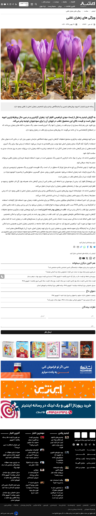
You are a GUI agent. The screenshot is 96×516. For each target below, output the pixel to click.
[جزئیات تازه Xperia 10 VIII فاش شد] (42, 462)
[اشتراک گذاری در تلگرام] (94, 247)
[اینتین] (48, 389)
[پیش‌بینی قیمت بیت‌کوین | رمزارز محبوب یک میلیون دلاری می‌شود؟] (42, 437)
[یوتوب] (5, 4)
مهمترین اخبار (38, 433)
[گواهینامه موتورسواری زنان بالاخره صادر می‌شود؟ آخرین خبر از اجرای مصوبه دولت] (42, 450)
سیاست (56, 2)
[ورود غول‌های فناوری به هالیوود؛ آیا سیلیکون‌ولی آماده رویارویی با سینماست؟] (67, 452)
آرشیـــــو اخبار (80, 458)
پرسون (45, 505)
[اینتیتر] (87, 4)
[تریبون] (48, 409)
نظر (92, 326)
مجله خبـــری (91, 467)
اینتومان (85, 505)
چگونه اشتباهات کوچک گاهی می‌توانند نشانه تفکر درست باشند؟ (57, 471)
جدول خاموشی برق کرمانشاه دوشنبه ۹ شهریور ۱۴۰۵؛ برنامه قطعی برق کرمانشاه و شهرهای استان (66, 285)
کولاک (15, 505)
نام (92, 316)
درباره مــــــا (91, 450)
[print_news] (74, 247)
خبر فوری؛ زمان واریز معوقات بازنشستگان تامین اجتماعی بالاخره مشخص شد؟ (71, 267)
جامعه (65, 2)
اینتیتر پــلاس (91, 463)
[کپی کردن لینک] (81, 247)
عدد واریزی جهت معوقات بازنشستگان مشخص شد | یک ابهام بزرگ (11, 465)
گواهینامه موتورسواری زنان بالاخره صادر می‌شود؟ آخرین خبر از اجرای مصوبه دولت (31, 454)
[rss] (16, 4)
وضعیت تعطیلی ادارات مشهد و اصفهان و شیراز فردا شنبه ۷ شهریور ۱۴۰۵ (73, 295)
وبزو (78, 505)
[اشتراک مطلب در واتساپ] (84, 248)
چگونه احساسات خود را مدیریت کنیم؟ (56, 481)
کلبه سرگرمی (36, 505)
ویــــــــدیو (91, 454)
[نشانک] (48, 369)
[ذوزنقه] (48, 349)
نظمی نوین (7, 505)
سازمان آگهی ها (80, 463)
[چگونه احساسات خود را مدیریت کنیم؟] (67, 480)
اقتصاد (73, 2)
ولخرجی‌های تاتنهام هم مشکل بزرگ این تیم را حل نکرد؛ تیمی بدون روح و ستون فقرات (56, 442)
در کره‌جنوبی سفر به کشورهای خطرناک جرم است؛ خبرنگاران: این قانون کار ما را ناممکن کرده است (56, 493)
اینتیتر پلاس (63, 433)
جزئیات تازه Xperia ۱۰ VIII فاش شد (32, 463)
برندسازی (52, 505)
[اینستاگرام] (10, 4)
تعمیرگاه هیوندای (89, 509)
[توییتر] (8, 4)
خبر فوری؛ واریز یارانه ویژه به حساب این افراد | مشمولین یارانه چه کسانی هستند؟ (70, 272)
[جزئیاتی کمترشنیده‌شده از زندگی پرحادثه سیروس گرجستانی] (42, 470)
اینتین (92, 505)
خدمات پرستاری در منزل (74, 509)
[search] (36, 4)
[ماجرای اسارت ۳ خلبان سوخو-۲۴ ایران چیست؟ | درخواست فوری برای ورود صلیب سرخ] (42, 482)
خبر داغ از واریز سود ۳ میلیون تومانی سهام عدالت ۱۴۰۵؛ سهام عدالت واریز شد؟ (71, 300)
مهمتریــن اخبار (80, 467)
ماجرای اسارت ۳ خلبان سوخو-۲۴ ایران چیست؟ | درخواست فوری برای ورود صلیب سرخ (32, 487)
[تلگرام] (13, 4)
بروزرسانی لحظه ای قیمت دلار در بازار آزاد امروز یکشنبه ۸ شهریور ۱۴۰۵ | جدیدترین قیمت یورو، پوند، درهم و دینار (61, 276)
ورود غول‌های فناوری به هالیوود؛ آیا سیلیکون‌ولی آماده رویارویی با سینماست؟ (56, 457)
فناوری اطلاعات (70, 6)
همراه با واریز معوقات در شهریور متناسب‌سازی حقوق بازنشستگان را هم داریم (11, 455)
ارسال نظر (48, 332)
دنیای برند (61, 505)
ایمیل (42, 316)
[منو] (31, 4)
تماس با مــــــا (80, 450)
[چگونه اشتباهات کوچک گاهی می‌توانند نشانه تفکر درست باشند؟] (67, 467)
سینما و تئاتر (46, 2)
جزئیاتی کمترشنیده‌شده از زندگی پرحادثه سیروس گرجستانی (32, 474)
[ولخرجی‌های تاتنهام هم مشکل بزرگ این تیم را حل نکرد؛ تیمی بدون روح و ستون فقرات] (67, 437)
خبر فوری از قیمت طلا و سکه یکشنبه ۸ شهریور (11, 438)
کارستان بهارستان (25, 505)
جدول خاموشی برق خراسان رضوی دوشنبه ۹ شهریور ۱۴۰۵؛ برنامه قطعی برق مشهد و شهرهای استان (11, 496)
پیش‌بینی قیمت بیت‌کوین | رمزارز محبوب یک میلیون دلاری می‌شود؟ (32, 441)
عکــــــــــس (80, 454)
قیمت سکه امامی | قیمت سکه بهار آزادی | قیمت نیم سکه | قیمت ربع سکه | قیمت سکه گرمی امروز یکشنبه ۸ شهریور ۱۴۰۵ (58, 281)
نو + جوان (42, 6)
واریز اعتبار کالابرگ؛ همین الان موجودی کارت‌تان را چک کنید (11, 486)
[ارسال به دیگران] (78, 248)
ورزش (60, 6)
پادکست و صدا (90, 458)
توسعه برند (70, 505)
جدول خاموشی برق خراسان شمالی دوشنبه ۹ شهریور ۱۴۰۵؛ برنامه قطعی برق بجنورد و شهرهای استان (11, 476)
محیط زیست (52, 6)
